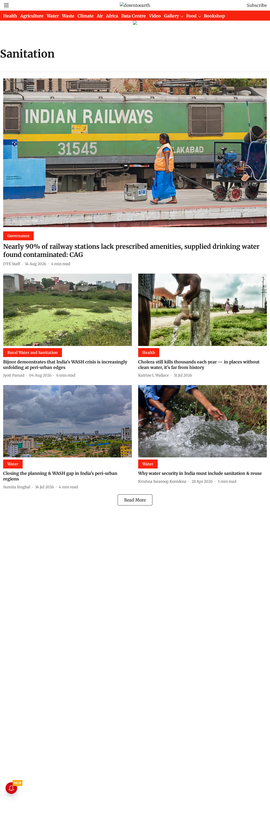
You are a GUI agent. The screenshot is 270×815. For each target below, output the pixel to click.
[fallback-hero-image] (135, 152)
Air (100, 15)
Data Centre (133, 15)
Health (10, 15)
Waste (68, 15)
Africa (112, 15)
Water (53, 15)
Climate (86, 15)
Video (155, 15)
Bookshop (214, 15)
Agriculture (32, 15)
